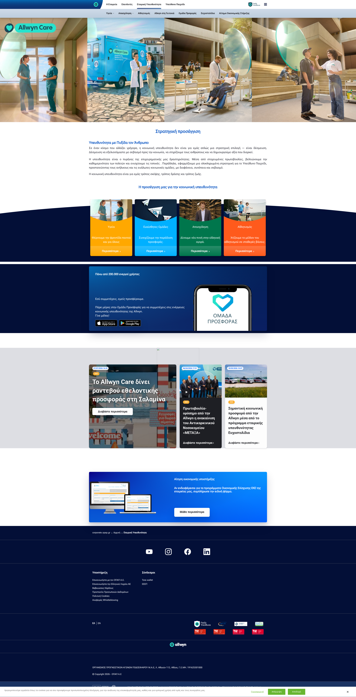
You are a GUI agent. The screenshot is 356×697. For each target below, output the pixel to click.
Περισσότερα (110, 251)
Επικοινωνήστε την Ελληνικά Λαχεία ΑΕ (111, 584)
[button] (110, 13)
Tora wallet (147, 580)
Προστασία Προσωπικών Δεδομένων (110, 592)
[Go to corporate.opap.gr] (96, 4)
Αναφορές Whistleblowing (105, 600)
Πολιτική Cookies (100, 596)
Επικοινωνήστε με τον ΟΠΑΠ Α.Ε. (108, 580)
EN (99, 623)
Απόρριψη (277, 691)
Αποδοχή (296, 691)
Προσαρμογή (257, 691)
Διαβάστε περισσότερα (112, 411)
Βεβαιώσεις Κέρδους (102, 588)
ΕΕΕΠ (144, 584)
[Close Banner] (348, 692)
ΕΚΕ (96, 374)
